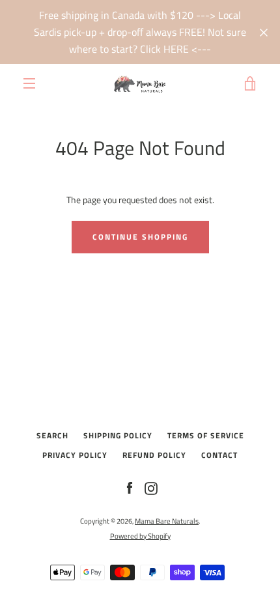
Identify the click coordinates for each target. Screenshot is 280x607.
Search (52, 435)
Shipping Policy (117, 435)
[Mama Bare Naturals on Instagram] (151, 487)
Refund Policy (154, 455)
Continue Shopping (140, 237)
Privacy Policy (74, 455)
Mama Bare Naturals (167, 520)
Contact (219, 455)
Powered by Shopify (140, 535)
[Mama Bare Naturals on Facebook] (129, 487)
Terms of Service (205, 435)
